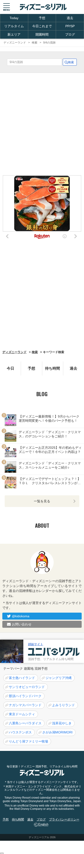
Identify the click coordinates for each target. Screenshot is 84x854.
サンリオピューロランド (27, 687)
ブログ (70, 34)
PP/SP (70, 26)
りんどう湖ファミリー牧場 (28, 741)
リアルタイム (14, 26)
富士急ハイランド (22, 678)
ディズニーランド (14, 352)
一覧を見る (42, 501)
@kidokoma (20, 616)
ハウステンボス (20, 732)
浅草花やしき (62, 723)
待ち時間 (52, 368)
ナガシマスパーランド (25, 705)
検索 (35, 352)
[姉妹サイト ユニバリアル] (11, 651)
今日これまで (42, 26)
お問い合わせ (22, 624)
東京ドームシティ (22, 714)
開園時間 (42, 34)
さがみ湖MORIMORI (57, 732)
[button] (6, 7)
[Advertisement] (42, 295)
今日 (10, 368)
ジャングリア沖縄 (59, 678)
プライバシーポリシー (64, 819)
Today (14, 18)
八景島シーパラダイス (25, 723)
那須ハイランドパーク (25, 696)
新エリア (14, 34)
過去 (70, 18)
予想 (42, 18)
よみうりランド (63, 705)
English (43, 824)
